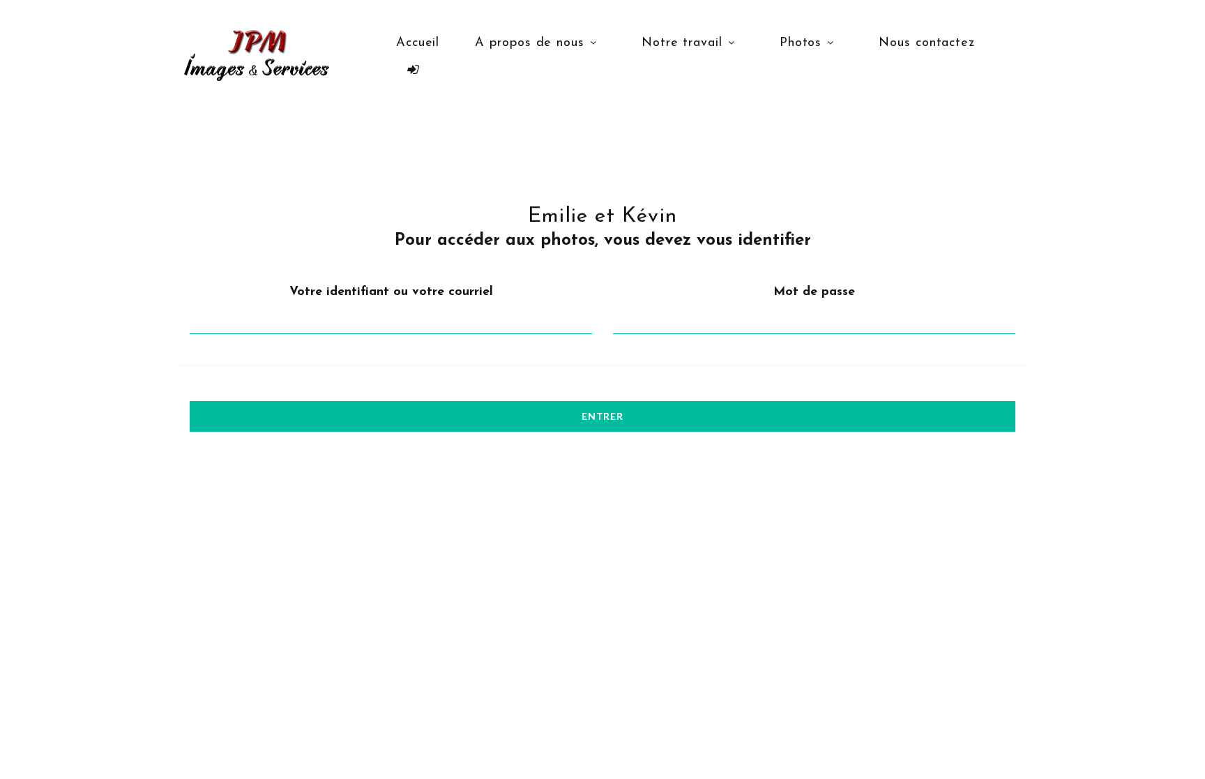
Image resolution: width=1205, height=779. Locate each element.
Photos (800, 43)
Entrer (602, 416)
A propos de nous (529, 43)
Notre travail (682, 43)
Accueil (417, 43)
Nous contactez (927, 43)
